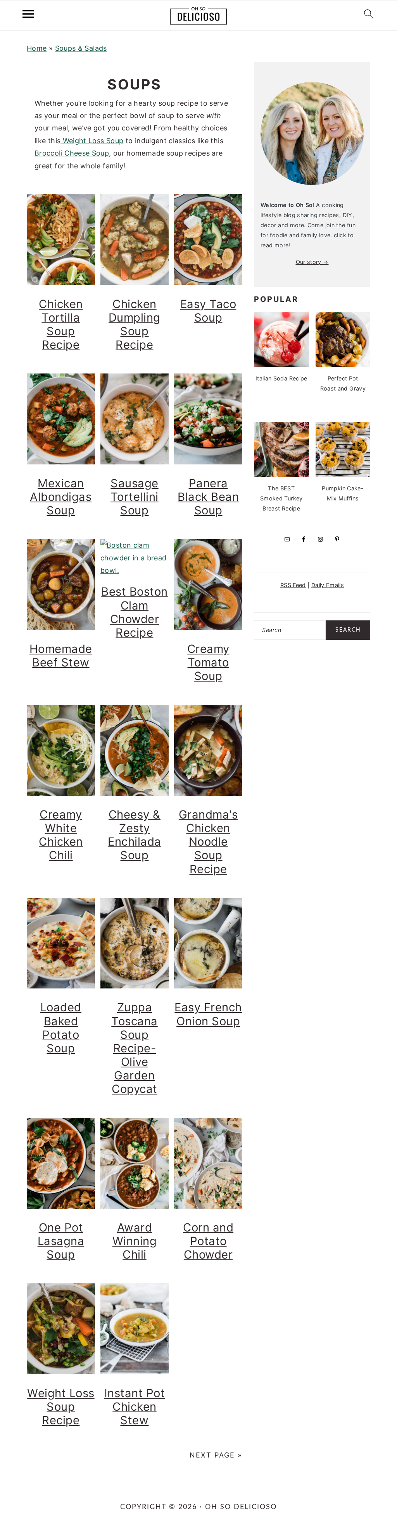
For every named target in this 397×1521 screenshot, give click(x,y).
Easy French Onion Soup (208, 1014)
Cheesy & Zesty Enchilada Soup (134, 835)
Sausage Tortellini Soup (134, 496)
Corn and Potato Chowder (208, 1241)
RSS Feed (293, 585)
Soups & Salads (81, 48)
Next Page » (216, 1455)
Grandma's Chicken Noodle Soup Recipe (208, 841)
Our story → (312, 262)
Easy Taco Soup (208, 310)
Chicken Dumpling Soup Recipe (135, 324)
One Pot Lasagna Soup (61, 1241)
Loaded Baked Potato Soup (60, 1027)
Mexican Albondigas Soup (60, 496)
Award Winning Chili (134, 1241)
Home (37, 48)
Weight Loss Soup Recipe (61, 1406)
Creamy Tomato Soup (208, 662)
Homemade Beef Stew (60, 655)
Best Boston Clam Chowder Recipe (134, 612)
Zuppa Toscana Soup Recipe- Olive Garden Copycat (134, 1048)
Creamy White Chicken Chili (61, 835)
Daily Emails (327, 585)
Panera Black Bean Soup (208, 496)
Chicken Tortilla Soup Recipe (61, 324)
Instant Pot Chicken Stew (134, 1406)
